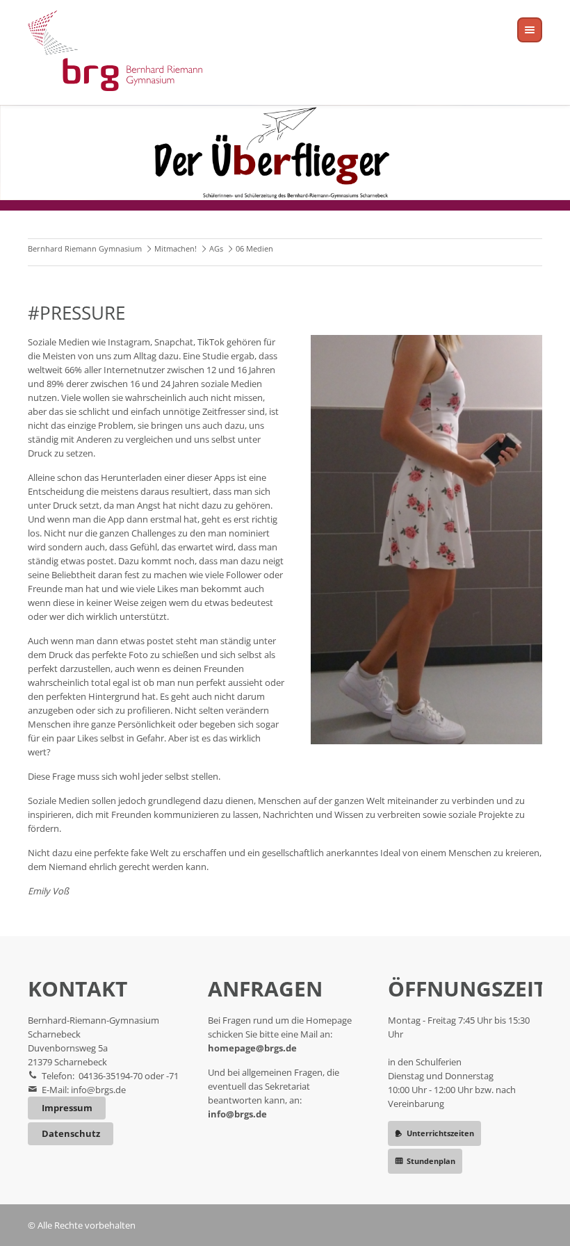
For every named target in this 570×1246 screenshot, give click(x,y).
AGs (216, 248)
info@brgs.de (98, 1089)
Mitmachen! (175, 248)
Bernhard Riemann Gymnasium (85, 248)
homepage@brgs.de (252, 1048)
